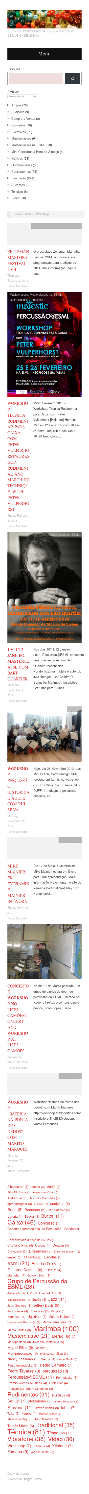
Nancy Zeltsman (23, 1358)
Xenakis (41, 1446)
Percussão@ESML (30, 1376)
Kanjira (58, 1311)
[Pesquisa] (72, 78)
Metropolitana (19, 1342)
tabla (68, 1407)
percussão (55, 1371)
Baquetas (35, 1209)
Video (15, 197)
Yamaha (17, 1451)
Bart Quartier (59, 1210)
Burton (52, 1215)
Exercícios (18, 131)
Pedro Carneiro (17, 286)
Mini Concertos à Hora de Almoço (35, 151)
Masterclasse (28, 1335)
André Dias (17, 1198)
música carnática (54, 1353)
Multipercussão (22, 1353)
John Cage (17, 1311)
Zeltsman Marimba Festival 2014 (18, 260)
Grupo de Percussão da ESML (37, 1283)
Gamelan (16, 1275)
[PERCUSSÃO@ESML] (44, 17)
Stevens (20, 1407)
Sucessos (18, 184)
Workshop (19, 1445)
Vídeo (61, 1439)
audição (41, 1204)
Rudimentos (28, 1394)
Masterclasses (21, 138)
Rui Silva (61, 1395)
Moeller (42, 1348)
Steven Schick (47, 1408)
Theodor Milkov (50, 1413)
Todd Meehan (46, 1419)
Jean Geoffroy (19, 1305)
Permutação (66, 1377)
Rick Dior (58, 1382)
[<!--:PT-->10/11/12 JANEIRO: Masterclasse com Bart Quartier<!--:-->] (44, 588)
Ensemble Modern (67, 1251)
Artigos (16, 105)
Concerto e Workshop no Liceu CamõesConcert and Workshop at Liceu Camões (18, 1018)
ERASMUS (33, 1257)
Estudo (41, 1263)
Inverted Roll (50, 1293)
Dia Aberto (17, 1251)
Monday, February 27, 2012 (15, 1160)
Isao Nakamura (18, 1299)
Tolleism (17, 191)
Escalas (53, 1256)
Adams (37, 1186)
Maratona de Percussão (23, 1322)
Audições (17, 111)
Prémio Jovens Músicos (27, 1382)
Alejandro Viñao (46, 1192)
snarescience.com (67, 1401)
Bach (14, 1209)
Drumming (40, 1250)
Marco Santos (19, 1330)
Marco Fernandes (18, 1171)
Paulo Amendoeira (22, 1365)
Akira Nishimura (19, 1192)
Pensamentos (21, 171)
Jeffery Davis (46, 1305)
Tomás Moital (20, 1425)
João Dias (39, 1311)
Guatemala (16, 1293)
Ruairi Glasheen (39, 1388)
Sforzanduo (40, 1400)
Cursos (42, 1245)
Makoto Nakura (61, 1316)
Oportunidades (21, 165)
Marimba (56, 1328)
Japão (39, 1299)
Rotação (15, 1388)
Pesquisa (13, 69)
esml (18, 1263)
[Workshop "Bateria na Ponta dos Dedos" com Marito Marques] (44, 1085)
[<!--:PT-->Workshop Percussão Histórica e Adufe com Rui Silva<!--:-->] (44, 735)
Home (27, 214)
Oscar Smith (68, 1359)
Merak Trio (64, 1336)
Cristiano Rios (20, 1245)
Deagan (61, 1245)
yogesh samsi (42, 1452)
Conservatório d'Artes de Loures (31, 1240)
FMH (58, 1264)
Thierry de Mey (19, 1419)
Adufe (53, 1186)
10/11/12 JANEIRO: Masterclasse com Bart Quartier (18, 664)
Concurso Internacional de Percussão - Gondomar (43, 1231)
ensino (14, 1257)
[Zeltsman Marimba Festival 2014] (44, 235)
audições (60, 1203)
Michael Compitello (48, 1342)
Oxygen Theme (32, 1479)
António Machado (45, 1198)
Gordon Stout (38, 1275)
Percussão (18, 178)
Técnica (26, 1431)
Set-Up (16, 1400)
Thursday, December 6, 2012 (15, 690)
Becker (32, 1216)
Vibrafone (26, 1438)
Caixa (21, 1222)
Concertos (18, 125)
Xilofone (62, 1445)
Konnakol (16, 1316)
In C (32, 1293)
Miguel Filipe (20, 1347)
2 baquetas (17, 1186)
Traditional (55, 1424)
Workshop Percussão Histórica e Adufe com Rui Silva (18, 789)
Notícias (17, 158)
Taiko (13, 1413)
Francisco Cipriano (24, 1269)
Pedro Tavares (23, 1371)
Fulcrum (52, 1269)
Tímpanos (59, 1432)
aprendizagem (19, 1204)
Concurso (49, 1223)
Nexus (48, 1359)
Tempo (29, 1413)
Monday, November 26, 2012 (16, 821)
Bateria (14, 1216)
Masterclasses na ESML (28, 145)
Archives (13, 91)
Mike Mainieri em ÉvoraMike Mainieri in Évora (18, 883)
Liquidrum (36, 1316)
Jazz (57, 1298)
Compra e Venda (23, 118)
